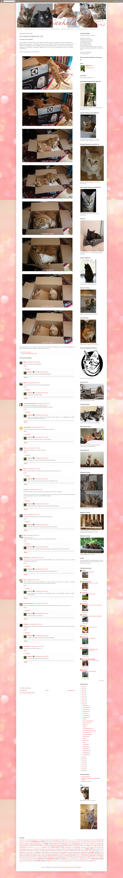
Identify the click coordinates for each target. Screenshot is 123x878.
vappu (20, 860)
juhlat (53, 845)
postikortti (55, 854)
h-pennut (86, 843)
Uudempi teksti (23, 690)
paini (71, 852)
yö (79, 860)
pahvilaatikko (31, 353)
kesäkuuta (85, 717)
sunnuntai (30, 857)
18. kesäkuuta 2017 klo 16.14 (33, 448)
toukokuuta (85, 746)
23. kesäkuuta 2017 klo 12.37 (41, 591)
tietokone (89, 857)
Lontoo (74, 840)
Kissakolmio (26, 646)
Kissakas (70, 840)
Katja (25, 382)
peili (100, 852)
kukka (99, 847)
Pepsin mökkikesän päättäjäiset (95, 616)
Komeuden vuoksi (87, 732)
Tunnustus (66, 842)
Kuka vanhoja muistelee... (94, 660)
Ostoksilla (98, 840)
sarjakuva (78, 855)
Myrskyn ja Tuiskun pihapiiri (88, 659)
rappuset (21, 855)
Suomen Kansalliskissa (88, 721)
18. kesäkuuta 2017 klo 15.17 (33, 382)
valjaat (81, 859)
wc (75, 860)
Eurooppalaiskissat (85, 776)
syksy (42, 857)
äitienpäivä (91, 860)
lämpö (32, 850)
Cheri (25, 468)
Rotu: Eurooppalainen (81, 29)
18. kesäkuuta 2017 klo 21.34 (36, 557)
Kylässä (84, 726)
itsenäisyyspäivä (23, 845)
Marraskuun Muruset (28, 603)
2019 (83, 700)
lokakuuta (85, 709)
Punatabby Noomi (54, 29)
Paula (25, 448)
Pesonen (84, 626)
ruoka (49, 855)
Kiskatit (84, 570)
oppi (52, 852)
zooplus (84, 860)
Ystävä (84, 842)
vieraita (37, 861)
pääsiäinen (85, 854)
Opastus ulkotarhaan (87, 734)
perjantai (28, 854)
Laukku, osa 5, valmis (93, 582)
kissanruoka (55, 847)
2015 (83, 759)
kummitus (30, 849)
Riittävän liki (91, 571)
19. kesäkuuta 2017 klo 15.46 (35, 624)
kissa (30, 847)
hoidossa (92, 843)
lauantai (26, 353)
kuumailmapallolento (51, 849)
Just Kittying (85, 603)
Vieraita (84, 719)
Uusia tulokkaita (92, 638)
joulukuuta (85, 705)
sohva (23, 857)
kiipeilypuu (88, 845)
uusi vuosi (69, 859)
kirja (100, 845)
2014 (83, 760)
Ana (24, 535)
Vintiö (84, 742)
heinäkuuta (85, 715)
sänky (58, 857)
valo (87, 859)
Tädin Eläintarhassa (86, 581)
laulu (82, 849)
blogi (46, 844)
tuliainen (102, 857)
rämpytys (61, 855)
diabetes (55, 843)
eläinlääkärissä (65, 843)
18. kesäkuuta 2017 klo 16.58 (32, 514)
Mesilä (79, 840)
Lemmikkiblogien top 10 (88, 728)
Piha (27, 842)
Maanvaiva (85, 724)
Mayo (25, 362)
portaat (48, 854)
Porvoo (47, 842)
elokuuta (85, 713)
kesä (71, 845)
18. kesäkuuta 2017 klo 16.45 (35, 489)
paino (75, 852)
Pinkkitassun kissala (86, 781)
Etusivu (20, 29)
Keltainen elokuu (92, 594)
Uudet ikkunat (86, 744)
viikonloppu (48, 860)
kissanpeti (44, 847)
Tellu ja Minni (27, 557)
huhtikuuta (85, 748)
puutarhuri (77, 854)
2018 (83, 702)
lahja (69, 849)
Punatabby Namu (42, 29)
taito (64, 857)
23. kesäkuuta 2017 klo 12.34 (41, 458)
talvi (68, 857)
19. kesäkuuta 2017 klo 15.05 (40, 603)
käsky (64, 849)
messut (65, 850)
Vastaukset (27, 369)
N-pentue (85, 840)
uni (61, 859)
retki (39, 855)
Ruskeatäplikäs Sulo (30, 29)
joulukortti (32, 845)
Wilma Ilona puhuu (76, 842)
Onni (92, 840)
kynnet (58, 849)
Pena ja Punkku (27, 427)
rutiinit (55, 855)
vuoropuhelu (66, 860)
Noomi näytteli (86, 736)
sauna (87, 855)
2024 (83, 690)
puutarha (69, 854)
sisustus (101, 855)
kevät (77, 845)
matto (60, 850)
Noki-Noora (93, 29)
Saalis (60, 842)
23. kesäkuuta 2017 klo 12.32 (41, 372)
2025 (83, 688)
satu (82, 855)
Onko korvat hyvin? (87, 722)
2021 (83, 696)
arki (100, 842)
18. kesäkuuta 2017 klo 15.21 (43, 403)
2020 (83, 698)
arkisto (21, 843)
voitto (60, 860)
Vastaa (25, 366)
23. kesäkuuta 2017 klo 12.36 (41, 546)
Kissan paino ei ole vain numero (95, 605)
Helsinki (41, 840)
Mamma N (30, 372)
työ (26, 859)
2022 (83, 694)
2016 (83, 757)
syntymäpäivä (50, 857)
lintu (100, 849)
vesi (26, 860)
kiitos (95, 845)
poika (43, 854)
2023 (83, 692)
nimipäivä (21, 852)
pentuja (21, 854)
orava (57, 852)
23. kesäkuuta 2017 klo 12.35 (41, 478)
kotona (91, 847)
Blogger (79, 867)
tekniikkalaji (82, 857)
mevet (71, 850)
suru (37, 857)
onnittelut (47, 852)
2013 (83, 762)
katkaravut (59, 845)
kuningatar (36, 849)
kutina (42, 849)
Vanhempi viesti (71, 690)
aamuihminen (93, 842)
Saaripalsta (84, 592)
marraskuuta (86, 707)
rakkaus (99, 854)
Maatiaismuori (85, 648)
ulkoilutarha (51, 859)
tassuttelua (74, 857)
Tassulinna (84, 614)
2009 (83, 770)
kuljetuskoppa (22, 849)
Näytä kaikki (101, 680)
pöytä (92, 854)
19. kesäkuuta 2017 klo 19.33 (36, 646)
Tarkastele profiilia (90, 67)
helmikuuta (85, 752)
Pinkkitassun (35, 842)
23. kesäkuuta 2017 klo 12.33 (41, 415)
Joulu (63, 840)
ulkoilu (40, 859)
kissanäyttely (77, 847)
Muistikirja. (84, 670)
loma (20, 850)
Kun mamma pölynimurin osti (89, 730)
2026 (83, 686)
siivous (35, 353)
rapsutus (28, 855)
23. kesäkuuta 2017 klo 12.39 (41, 656)
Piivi (25, 579)
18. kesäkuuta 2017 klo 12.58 (33, 362)
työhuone (32, 859)
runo (44, 855)
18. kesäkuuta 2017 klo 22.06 (32, 579)
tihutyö (96, 857)
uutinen (76, 858)
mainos (38, 850)
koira (85, 847)
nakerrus (100, 850)
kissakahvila (37, 847)
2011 (83, 766)
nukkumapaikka (30, 852)
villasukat (56, 860)
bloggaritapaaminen (37, 843)
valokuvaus (95, 859)
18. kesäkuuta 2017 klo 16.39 (33, 468)
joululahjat (40, 845)
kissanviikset (68, 847)
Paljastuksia (21, 841)
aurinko (27, 843)
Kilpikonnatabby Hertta (67, 29)
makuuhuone (45, 850)
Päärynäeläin (85, 637)
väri (72, 860)
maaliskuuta (86, 750)
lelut (95, 849)
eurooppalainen (76, 843)
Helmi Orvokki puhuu (32, 840)
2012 (83, 764)
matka (54, 850)
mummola (85, 850)
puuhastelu (62, 854)
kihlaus (83, 845)
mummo (78, 850)
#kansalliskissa (22, 840)
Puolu (53, 842)
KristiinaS (26, 624)
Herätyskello (55, 840)
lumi (26, 850)
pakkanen (83, 852)
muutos (93, 850)
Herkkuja (48, 840)
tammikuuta (85, 754)
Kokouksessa (86, 740)
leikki (87, 849)
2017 (83, 703)
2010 (83, 768)
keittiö (65, 845)
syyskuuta (85, 711)
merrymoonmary (66, 867)
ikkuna (99, 843)
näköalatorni (38, 852)
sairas (71, 855)
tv (22, 859)
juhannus (47, 845)
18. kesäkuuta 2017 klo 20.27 (32, 535)
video (31, 860)
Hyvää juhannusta (92, 671)
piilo (39, 854)
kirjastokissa (22, 847)
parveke (92, 852)
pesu (34, 854)
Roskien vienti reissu (93, 627)
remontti (34, 855)
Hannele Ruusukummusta (30, 403)
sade (65, 855)
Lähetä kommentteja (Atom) (28, 692)
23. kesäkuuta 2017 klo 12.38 (41, 635)
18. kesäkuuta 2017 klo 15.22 (38, 427)
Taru (25, 514)
